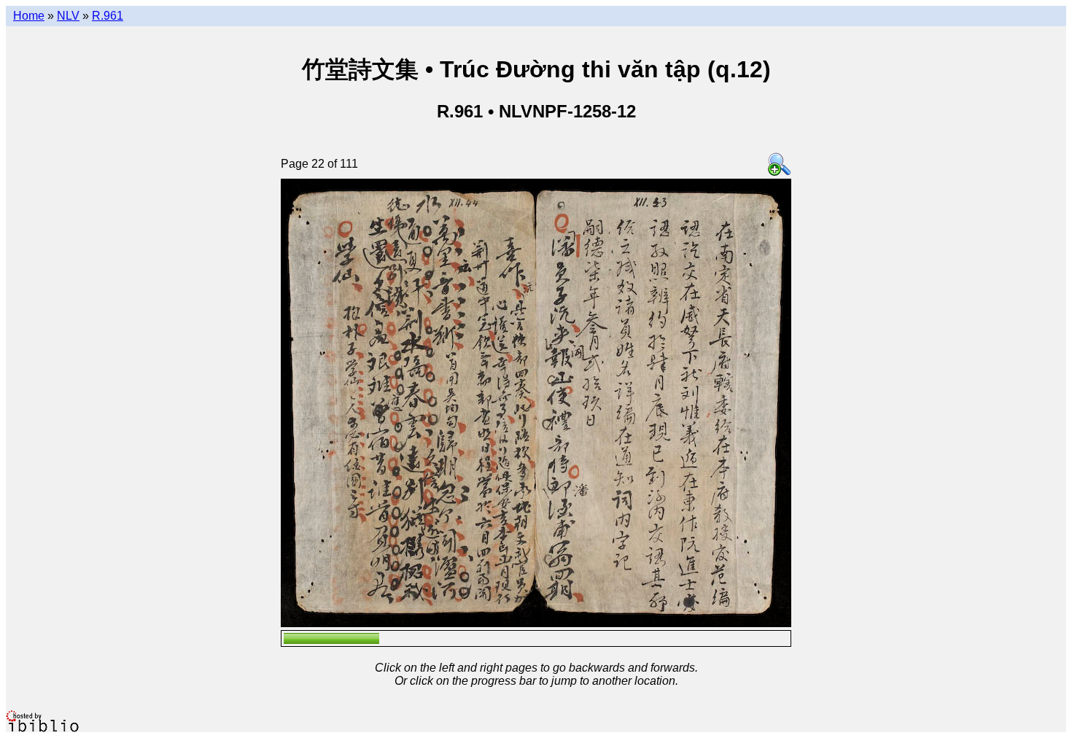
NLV (68, 15)
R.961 (107, 15)
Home (28, 15)
